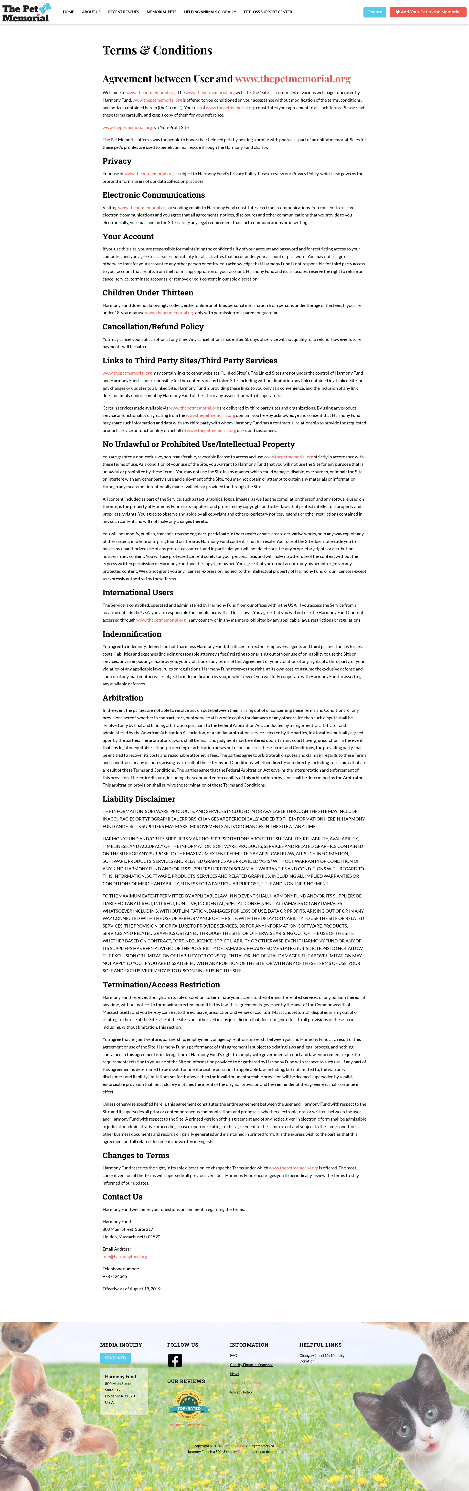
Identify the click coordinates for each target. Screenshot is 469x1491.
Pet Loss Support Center (268, 12)
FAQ (233, 1355)
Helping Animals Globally (210, 12)
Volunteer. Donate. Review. (189, 1425)
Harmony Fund (233, 1446)
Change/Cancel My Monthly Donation (322, 1358)
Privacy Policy (241, 1392)
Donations (246, 1451)
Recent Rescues (123, 12)
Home (68, 12)
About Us (91, 12)
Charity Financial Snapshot (251, 1364)
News (234, 1374)
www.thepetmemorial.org (293, 78)
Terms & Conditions (245, 1383)
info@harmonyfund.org (125, 1256)
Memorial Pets (161, 12)
